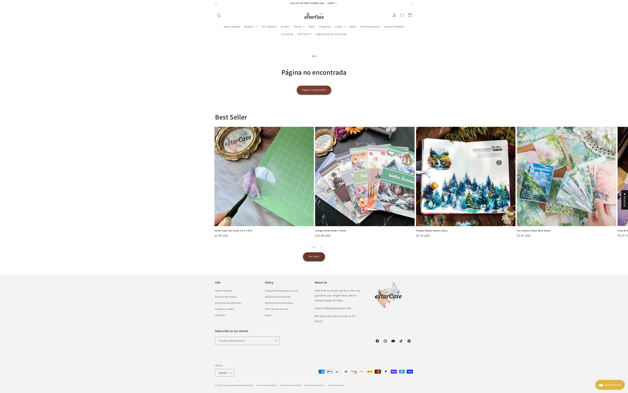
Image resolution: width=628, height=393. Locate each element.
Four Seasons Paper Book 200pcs (534, 230)
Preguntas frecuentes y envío (281, 290)
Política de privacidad (290, 385)
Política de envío (336, 385)
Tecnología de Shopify (242, 385)
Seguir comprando (314, 90)
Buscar (269, 315)
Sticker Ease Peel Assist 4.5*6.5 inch (233, 230)
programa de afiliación (228, 302)
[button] (219, 15)
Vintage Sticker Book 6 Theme (330, 230)
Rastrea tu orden (224, 309)
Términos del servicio (314, 385)
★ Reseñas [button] (625, 200)
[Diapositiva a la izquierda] (306, 247)
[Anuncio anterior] (216, 3)
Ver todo (314, 256)
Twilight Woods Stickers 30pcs (432, 230)
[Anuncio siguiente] (412, 3)
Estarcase (227, 385)
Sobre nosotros (223, 290)
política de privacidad (278, 296)
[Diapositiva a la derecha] (321, 247)
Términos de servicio (276, 309)
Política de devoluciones (279, 302)
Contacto (220, 315)
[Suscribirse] (276, 341)
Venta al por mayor (226, 296)
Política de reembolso (266, 385)
